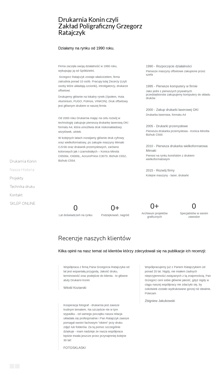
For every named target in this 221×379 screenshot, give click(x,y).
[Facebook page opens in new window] (12, 366)
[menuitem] (23, 161)
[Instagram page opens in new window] (17, 366)
